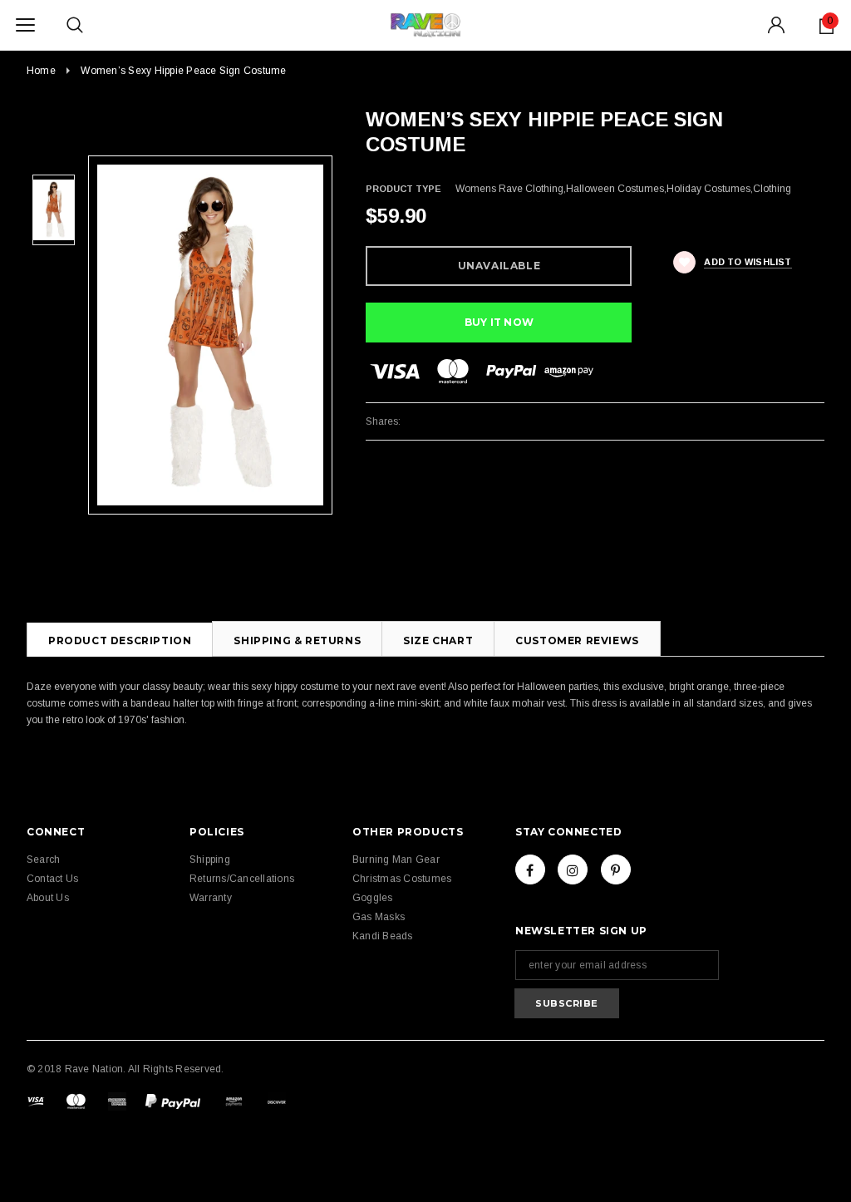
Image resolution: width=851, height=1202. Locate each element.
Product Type (403, 189)
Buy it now (499, 322)
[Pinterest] (616, 869)
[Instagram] (573, 869)
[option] (210, 335)
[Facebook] (530, 869)
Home (41, 70)
